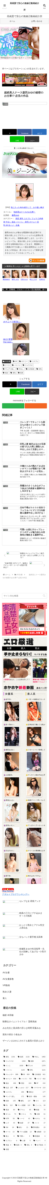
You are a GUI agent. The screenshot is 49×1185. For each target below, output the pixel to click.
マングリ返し (10, 369)
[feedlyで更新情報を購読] (13, 405)
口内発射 (31, 369)
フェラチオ (29, 365)
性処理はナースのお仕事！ (25, 212)
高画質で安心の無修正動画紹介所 (24, 6)
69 (16, 361)
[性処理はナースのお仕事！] (25, 192)
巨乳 (40, 369)
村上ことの (33, 279)
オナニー (24, 361)
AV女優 (7, 361)
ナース (7, 365)
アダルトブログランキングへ (15, 894)
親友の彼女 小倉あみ (12, 1034)
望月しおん (15, 279)
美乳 (14, 373)
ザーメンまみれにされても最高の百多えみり (23, 1041)
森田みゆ (15, 215)
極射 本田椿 (8, 1015)
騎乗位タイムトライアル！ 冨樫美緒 (20, 1021)
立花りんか (24, 279)
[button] (32, 139)
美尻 (21, 373)
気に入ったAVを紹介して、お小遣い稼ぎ (27, 207)
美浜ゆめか (6, 279)
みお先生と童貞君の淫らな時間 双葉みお (22, 1028)
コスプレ (35, 361)
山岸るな (42, 279)
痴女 (6, 373)
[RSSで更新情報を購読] (36, 405)
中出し (21, 369)
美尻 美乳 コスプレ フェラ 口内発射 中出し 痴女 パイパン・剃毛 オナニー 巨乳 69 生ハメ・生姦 (23, 221)
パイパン (17, 365)
